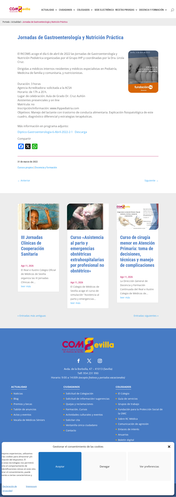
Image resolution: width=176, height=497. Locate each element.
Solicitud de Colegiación (79, 393)
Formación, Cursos (76, 409)
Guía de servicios (128, 398)
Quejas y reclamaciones (79, 404)
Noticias (18, 393)
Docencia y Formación (151, 10)
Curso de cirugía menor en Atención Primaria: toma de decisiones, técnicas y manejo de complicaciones (137, 251)
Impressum (31, 486)
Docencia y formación (46, 167)
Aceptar (60, 466)
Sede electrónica (104, 10)
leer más (26, 286)
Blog (16, 398)
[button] (169, 446)
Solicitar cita (73, 420)
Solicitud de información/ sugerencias (87, 398)
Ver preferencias (149, 466)
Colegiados (83, 10)
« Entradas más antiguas (32, 315)
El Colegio (123, 393)
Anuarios (123, 434)
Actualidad (47, 10)
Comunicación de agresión (133, 424)
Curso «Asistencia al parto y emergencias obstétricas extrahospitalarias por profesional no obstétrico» (87, 254)
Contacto (71, 430)
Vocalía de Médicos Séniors (29, 420)
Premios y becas (23, 404)
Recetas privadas (124, 10)
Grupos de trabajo (128, 404)
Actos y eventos (22, 414)
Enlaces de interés (128, 429)
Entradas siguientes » (146, 315)
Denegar (105, 466)
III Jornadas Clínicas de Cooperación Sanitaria (32, 246)
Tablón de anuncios (25, 409)
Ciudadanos (65, 10)
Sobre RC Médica (128, 418)
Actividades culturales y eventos (84, 414)
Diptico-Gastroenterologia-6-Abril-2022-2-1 (45, 132)
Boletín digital (126, 440)
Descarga (81, 132)
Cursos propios (25, 167)
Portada (6, 22)
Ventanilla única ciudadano (81, 425)
